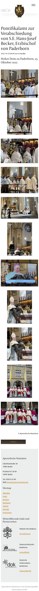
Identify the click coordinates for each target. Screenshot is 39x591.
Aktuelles (6, 493)
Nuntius (6, 499)
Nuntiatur (7, 503)
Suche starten (9, 11)
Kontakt (6, 509)
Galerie (5, 506)
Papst (5, 496)
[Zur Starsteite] (19, 16)
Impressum (7, 512)
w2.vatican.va (25, 533)
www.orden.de (25, 571)
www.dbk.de (24, 552)
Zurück (13, 442)
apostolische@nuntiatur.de (17, 482)
